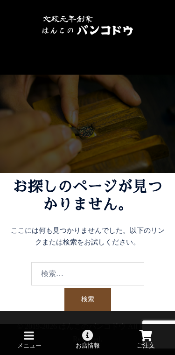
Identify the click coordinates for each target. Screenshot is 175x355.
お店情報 (88, 345)
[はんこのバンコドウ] (87, 25)
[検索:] (87, 273)
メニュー (29, 345)
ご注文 (146, 345)
